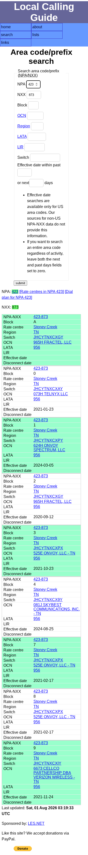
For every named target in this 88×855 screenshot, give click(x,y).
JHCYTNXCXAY (48, 389)
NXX (22, 95)
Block (22, 105)
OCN (21, 115)
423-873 (40, 317)
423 (15, 292)
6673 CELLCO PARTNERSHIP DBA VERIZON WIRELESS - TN (54, 775)
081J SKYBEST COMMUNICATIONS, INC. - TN (56, 609)
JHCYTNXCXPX (48, 548)
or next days (35, 183)
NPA (21, 84)
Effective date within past (38, 165)
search (7, 35)
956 (36, 347)
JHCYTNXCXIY (47, 763)
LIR (20, 147)
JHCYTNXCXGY (48, 337)
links (5, 42)
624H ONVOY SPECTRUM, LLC (49, 447)
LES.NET (36, 823)
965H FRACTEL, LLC (52, 342)
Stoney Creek (45, 327)
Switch (23, 157)
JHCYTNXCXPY (48, 440)
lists (35, 35)
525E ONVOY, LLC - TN (54, 553)
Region (23, 126)
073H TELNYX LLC (50, 394)
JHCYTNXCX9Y (48, 600)
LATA (22, 136)
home (6, 27)
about (37, 27)
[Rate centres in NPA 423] (41, 292)
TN (36, 332)
